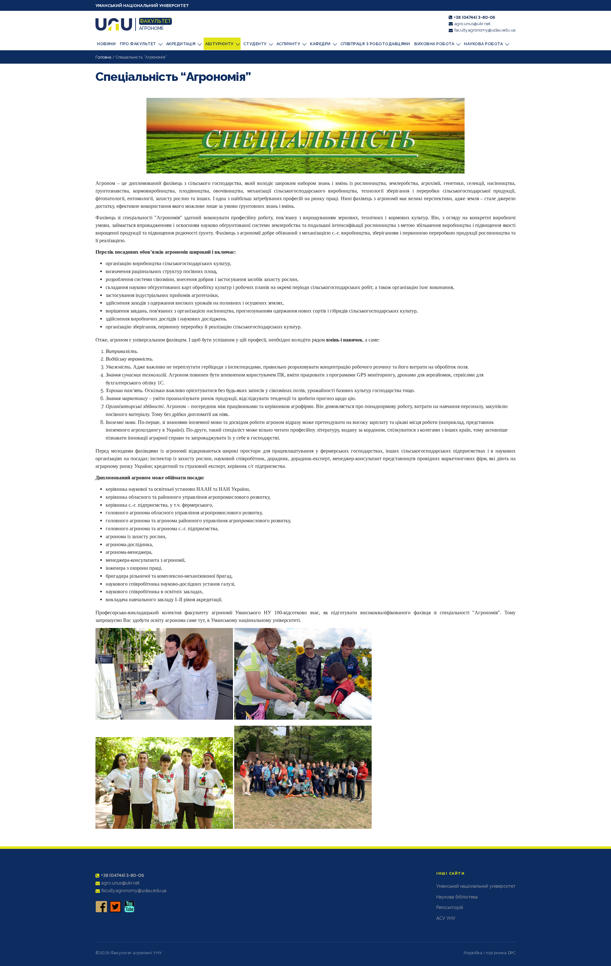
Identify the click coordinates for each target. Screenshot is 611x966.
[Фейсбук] (101, 906)
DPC (512, 952)
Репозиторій (449, 907)
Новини (106, 43)
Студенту (255, 43)
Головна (103, 57)
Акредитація (181, 43)
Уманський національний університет (142, 5)
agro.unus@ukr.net (472, 23)
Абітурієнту (219, 43)
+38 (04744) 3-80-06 (474, 17)
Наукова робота (483, 43)
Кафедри (320, 43)
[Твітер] (115, 906)
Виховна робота (434, 43)
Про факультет (138, 43)
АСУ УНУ (445, 918)
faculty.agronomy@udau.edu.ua (485, 30)
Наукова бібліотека (457, 896)
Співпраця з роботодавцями (375, 43)
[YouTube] (129, 906)
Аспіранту (288, 43)
